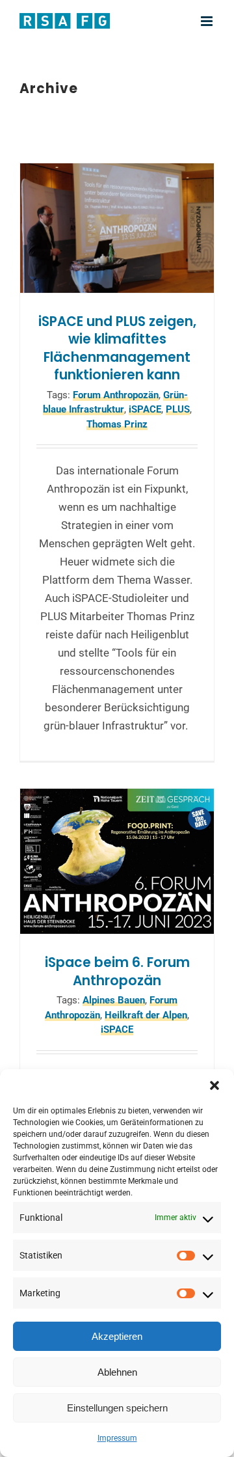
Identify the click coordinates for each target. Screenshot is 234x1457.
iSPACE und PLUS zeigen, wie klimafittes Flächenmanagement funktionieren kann (117, 348)
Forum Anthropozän (116, 395)
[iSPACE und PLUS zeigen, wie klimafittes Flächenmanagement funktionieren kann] (117, 227)
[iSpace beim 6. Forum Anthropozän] (117, 861)
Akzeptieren (117, 1336)
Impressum (117, 1438)
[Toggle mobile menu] (207, 21)
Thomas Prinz (117, 424)
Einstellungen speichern (117, 1407)
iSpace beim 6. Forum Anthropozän (117, 971)
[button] (214, 1085)
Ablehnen (117, 1372)
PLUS (178, 409)
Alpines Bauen (114, 1000)
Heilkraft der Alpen (146, 1015)
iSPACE (145, 409)
